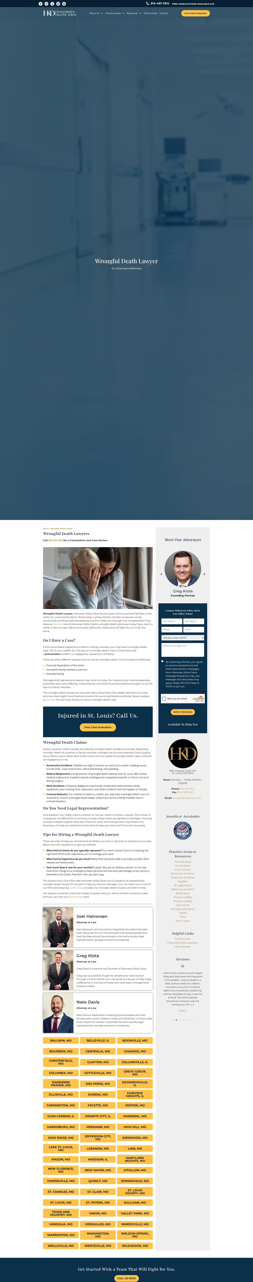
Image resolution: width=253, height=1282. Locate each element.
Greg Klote (87, 955)
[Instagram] (46, 4)
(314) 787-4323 (185, 792)
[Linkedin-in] (58, 4)
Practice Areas (113, 13)
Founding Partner (183, 595)
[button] (161, 574)
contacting (76, 887)
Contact (163, 13)
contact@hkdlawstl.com (186, 798)
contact (50, 699)
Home (46, 528)
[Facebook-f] (40, 4)
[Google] (64, 4)
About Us (94, 13)
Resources (132, 13)
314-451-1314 (55, 540)
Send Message (183, 712)
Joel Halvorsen (91, 916)
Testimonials (150, 13)
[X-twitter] (52, 4)
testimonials (76, 896)
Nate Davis (87, 1002)
